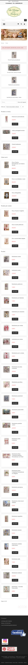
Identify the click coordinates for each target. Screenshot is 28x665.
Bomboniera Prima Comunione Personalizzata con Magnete (18, 472)
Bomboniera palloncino (17, 284)
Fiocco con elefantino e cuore (18, 179)
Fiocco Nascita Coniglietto (18, 210)
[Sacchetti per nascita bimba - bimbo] (14, 92)
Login (9, 1)
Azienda (2, 662)
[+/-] (23, 107)
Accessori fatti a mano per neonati (14, 72)
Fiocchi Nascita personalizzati (14, 59)
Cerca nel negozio (22, 102)
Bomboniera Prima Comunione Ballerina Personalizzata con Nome (17, 455)
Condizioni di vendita (8, 662)
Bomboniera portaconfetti (17, 409)
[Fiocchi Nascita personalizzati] (14, 54)
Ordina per (3, 106)
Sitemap (25, 662)
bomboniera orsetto (16, 270)
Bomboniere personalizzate (14, 84)
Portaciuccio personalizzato (18, 116)
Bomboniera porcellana (17, 382)
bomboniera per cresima (17, 339)
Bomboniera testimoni (17, 572)
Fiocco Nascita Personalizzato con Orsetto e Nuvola (18, 164)
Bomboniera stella (16, 559)
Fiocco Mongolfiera (16, 192)
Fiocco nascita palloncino (17, 224)
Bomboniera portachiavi (17, 395)
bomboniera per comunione (18, 311)
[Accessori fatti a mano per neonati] (14, 67)
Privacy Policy (15, 662)
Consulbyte (23, 657)
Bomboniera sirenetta (16, 530)
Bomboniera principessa (17, 487)
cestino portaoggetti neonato (18, 130)
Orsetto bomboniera (16, 144)
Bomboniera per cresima (17, 325)
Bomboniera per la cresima (18, 353)
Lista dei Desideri (15, 1)
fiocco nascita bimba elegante (18, 238)
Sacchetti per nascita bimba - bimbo (14, 97)
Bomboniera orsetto (16, 256)
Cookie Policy (20, 662)
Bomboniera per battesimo (18, 297)
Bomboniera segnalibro (17, 516)
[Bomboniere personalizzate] (14, 79)
